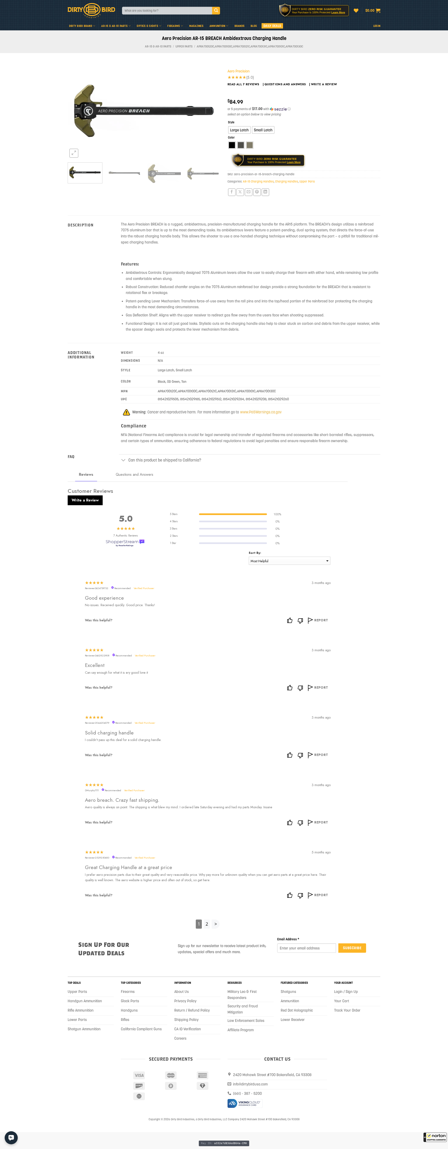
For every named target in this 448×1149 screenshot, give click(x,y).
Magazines (196, 26)
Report (321, 620)
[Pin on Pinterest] (257, 192)
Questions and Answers (285, 84)
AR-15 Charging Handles (258, 181)
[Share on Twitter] (240, 192)
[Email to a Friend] (248, 192)
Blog (254, 26)
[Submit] (216, 11)
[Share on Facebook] (232, 192)
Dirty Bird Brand (80, 26)
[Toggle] (123, 461)
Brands (239, 26)
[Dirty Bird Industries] (91, 10)
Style (231, 122)
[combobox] (167, 10)
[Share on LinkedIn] (265, 192)
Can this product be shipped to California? (164, 460)
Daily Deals (272, 26)
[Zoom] (73, 153)
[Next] (211, 110)
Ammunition (217, 26)
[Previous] (76, 110)
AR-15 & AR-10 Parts (114, 26)
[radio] (239, 129)
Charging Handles (286, 181)
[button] (435, 1137)
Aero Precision (239, 71)
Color (231, 137)
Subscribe (352, 947)
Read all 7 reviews (243, 84)
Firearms (173, 26)
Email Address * (288, 939)
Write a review (324, 84)
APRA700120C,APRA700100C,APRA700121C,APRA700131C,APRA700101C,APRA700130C (250, 46)
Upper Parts (183, 46)
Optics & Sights (147, 26)
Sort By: (255, 553)
